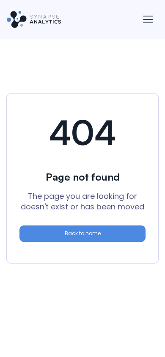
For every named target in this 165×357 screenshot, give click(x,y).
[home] (34, 19)
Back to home (83, 233)
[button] (148, 19)
